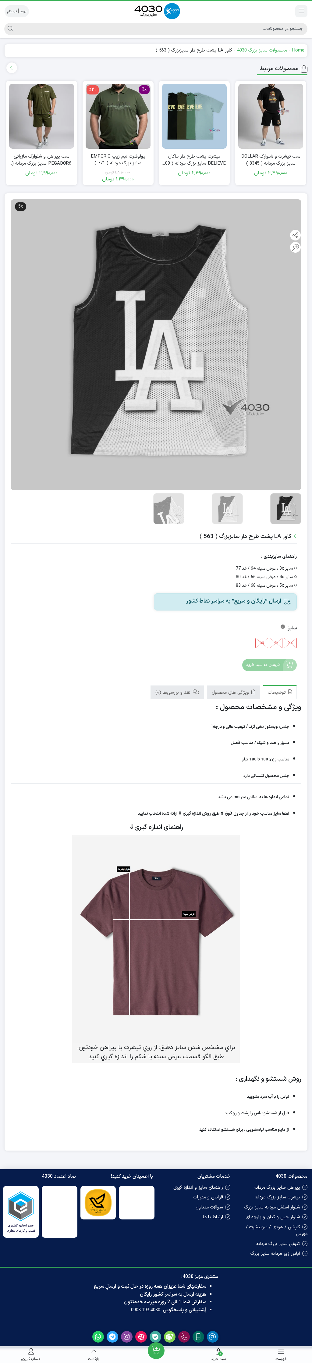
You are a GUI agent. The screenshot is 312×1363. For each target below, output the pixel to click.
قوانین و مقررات (208, 1197)
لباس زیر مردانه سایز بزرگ (275, 1253)
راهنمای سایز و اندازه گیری (198, 1187)
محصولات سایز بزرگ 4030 (262, 50)
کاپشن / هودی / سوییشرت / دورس (276, 1231)
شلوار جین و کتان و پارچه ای (273, 1217)
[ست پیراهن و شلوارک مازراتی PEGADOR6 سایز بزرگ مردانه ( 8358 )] (41, 116)
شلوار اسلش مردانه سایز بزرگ (272, 1207)
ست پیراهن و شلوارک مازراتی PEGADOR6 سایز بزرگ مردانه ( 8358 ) (41, 160)
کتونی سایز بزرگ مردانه (278, 1243)
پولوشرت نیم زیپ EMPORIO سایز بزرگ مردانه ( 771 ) (118, 160)
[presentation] (11, 67)
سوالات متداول (209, 1207)
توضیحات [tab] (277, 692)
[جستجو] (9, 29)
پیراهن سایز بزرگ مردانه (277, 1187)
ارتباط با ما (213, 1217)
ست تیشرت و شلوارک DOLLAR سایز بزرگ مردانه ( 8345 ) (270, 160)
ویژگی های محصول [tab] (231, 692)
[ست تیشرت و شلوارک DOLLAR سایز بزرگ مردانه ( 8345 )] (270, 116)
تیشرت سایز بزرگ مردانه (277, 1197)
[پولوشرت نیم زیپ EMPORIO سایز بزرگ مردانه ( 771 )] (118, 116)
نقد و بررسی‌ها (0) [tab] (173, 692)
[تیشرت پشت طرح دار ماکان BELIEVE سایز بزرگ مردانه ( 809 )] (194, 116)
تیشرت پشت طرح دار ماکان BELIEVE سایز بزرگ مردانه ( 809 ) (194, 160)
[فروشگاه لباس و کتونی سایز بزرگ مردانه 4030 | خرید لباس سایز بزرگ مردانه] (156, 11)
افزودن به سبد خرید (263, 665)
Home (298, 50)
